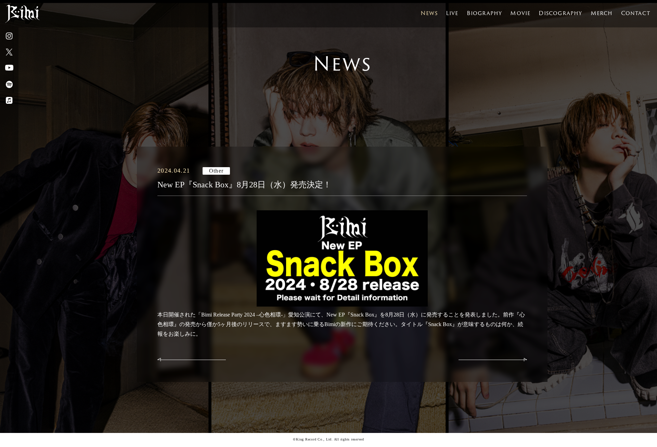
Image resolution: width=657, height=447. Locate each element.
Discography (560, 13)
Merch (602, 13)
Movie (520, 13)
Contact (635, 13)
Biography (484, 13)
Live (452, 13)
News (429, 13)
